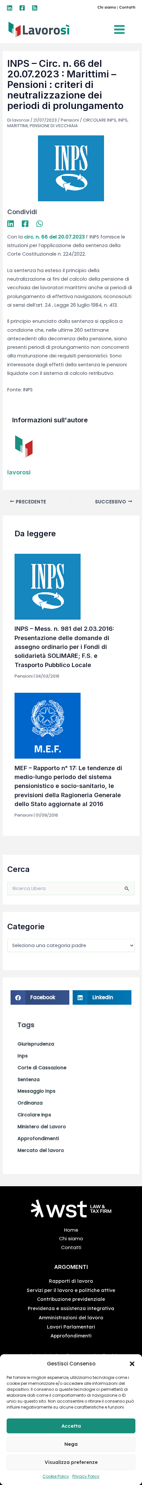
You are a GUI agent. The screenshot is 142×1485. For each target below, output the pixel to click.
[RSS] (35, 8)
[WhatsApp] (39, 223)
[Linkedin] (10, 8)
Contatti (127, 7)
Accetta (71, 1426)
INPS (122, 120)
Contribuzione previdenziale (71, 1299)
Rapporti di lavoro (71, 1281)
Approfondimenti (71, 1335)
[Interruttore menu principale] (121, 29)
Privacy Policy (85, 1476)
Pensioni (70, 120)
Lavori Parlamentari (71, 1327)
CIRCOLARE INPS (99, 120)
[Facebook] (22, 8)
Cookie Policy (56, 1476)
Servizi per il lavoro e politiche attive (71, 1290)
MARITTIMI (17, 125)
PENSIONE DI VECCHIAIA (54, 125)
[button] (132, 1363)
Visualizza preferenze (71, 1462)
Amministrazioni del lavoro (71, 1317)
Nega (71, 1444)
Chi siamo (106, 7)
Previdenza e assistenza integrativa (71, 1308)
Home (71, 1230)
